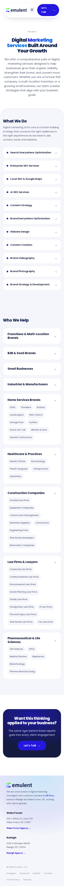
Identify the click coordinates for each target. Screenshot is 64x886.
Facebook (24, 873)
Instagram (11, 873)
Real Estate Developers (22, 537)
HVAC (13, 407)
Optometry (15, 476)
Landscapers (17, 414)
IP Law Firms (45, 607)
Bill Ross (50, 795)
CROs (32, 649)
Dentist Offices (17, 461)
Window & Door (39, 429)
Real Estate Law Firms (21, 621)
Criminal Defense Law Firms (24, 577)
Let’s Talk (48, 10)
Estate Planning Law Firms (23, 592)
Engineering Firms (19, 530)
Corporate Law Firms (21, 569)
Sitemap (27, 879)
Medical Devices (18, 656)
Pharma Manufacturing (22, 671)
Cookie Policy (13, 879)
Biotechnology (17, 664)
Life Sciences (16, 649)
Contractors (42, 522)
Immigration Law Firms (22, 607)
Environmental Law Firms (23, 584)
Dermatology (38, 461)
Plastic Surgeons (19, 468)
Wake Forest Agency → (19, 828)
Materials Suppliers (20, 522)
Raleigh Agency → (16, 853)
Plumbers (26, 407)
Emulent (32, 31)
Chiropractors (40, 468)
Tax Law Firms (45, 621)
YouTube (48, 873)
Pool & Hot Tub (17, 429)
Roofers (41, 407)
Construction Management (24, 515)
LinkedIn (36, 873)
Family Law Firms (19, 599)
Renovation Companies (22, 545)
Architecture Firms (19, 500)
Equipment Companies (22, 507)
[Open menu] (32, 10)
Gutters (33, 422)
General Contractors (21, 437)
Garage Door (17, 422)
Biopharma (38, 656)
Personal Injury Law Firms (23, 614)
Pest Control (35, 414)
